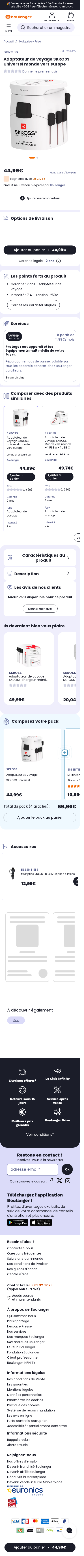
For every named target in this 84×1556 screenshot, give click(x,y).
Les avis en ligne (19, 1415)
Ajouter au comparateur (43, 198)
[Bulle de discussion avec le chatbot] (69, 1530)
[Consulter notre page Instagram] (67, 1182)
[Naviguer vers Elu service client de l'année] (40, 1502)
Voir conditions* (40, 1134)
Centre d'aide (17, 1274)
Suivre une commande (25, 1258)
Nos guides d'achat (22, 1269)
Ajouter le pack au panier (40, 817)
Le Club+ (39, 179)
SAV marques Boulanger (26, 1342)
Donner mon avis (40, 609)
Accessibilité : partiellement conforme (37, 1426)
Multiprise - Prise (30, 41)
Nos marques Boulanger (25, 1336)
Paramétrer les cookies (25, 1400)
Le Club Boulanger (21, 1347)
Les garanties (17, 1384)
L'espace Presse (19, 1326)
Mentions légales (20, 1389)
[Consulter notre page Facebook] (51, 1182)
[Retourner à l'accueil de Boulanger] (18, 17)
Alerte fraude (17, 1445)
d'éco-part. (70, 172)
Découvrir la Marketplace (26, 1477)
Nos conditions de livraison (27, 1264)
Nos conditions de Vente (26, 1379)
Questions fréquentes (24, 1253)
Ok (67, 1169)
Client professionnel (22, 1357)
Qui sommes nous (21, 1316)
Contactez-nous (20, 1248)
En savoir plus (15, 377)
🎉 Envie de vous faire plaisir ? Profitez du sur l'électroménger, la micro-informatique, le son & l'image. (40, 5)
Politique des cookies (23, 1405)
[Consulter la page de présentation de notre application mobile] (17, 1222)
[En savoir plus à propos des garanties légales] (58, 261)
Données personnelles (24, 1394)
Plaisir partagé (18, 1321)
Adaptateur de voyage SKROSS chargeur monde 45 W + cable (28, 679)
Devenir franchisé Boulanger (29, 1466)
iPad (16, 1020)
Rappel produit (18, 1439)
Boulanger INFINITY (21, 1362)
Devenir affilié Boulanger (26, 1472)
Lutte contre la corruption (27, 1420)
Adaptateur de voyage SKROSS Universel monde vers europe (21, 778)
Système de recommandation (31, 1410)
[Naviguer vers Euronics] (40, 1490)
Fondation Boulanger (23, 1352)
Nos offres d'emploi (22, 1461)
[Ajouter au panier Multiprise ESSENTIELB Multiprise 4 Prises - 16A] (77, 881)
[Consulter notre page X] (59, 1182)
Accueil (9, 41)
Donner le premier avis (40, 71)
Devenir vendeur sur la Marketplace (34, 1482)
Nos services (16, 1331)
